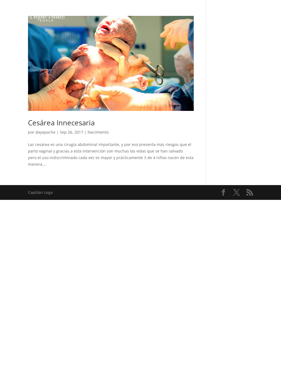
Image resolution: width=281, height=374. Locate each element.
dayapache (45, 132)
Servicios (83, 13)
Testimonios (212, 13)
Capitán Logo (40, 192)
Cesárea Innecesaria (61, 123)
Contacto (182, 13)
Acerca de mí (120, 13)
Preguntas (152, 13)
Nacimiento (98, 132)
